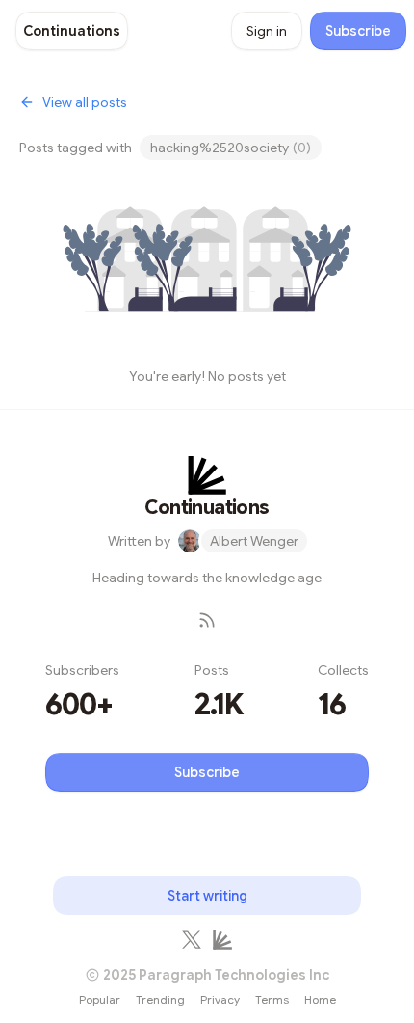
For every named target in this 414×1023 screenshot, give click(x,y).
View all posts (84, 102)
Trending (160, 999)
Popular (99, 999)
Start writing (207, 895)
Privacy (220, 999)
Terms (272, 999)
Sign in (266, 31)
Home (320, 999)
